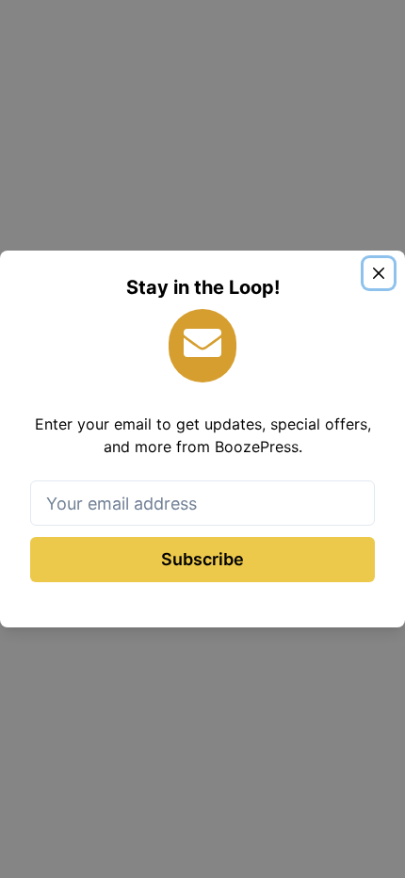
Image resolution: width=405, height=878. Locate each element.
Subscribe (202, 559)
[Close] (379, 273)
